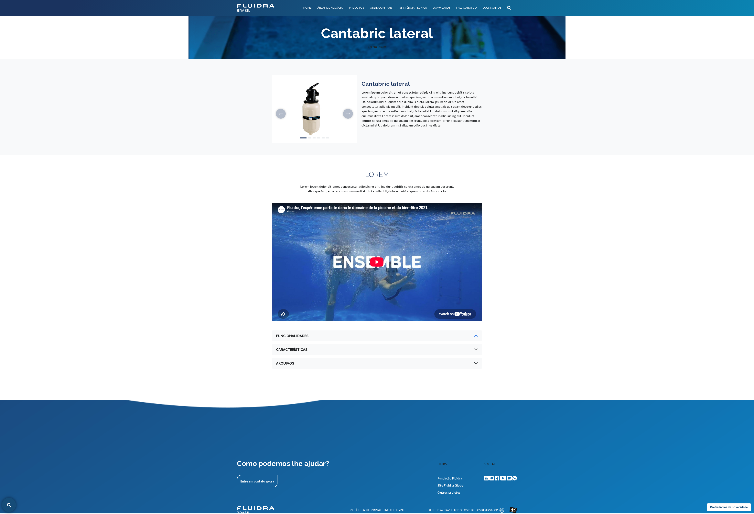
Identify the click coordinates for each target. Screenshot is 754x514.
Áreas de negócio (330, 7)
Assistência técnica (412, 7)
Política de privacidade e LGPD (377, 510)
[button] (281, 114)
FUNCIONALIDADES (292, 336)
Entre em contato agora (257, 481)
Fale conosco (466, 7)
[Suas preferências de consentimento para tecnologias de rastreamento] (729, 507)
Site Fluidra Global (450, 485)
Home (307, 7)
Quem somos (492, 7)
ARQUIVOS (285, 363)
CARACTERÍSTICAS (291, 350)
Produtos (356, 7)
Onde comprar (381, 7)
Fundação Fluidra (449, 478)
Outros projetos (449, 492)
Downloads (442, 7)
